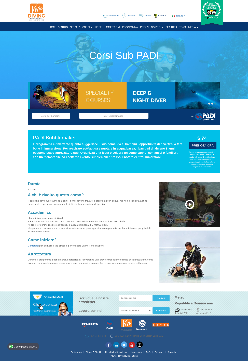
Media (192, 27)
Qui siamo (159, 352)
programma (130, 27)
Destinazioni (76, 352)
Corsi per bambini (50, 115)
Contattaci (33, 245)
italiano (179, 15)
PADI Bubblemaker (113, 115)
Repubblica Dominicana (116, 352)
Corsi (86, 27)
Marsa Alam (136, 352)
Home (52, 27)
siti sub (75, 27)
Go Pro (156, 27)
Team (182, 27)
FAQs (148, 352)
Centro (63, 27)
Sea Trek (171, 27)
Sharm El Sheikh (93, 352)
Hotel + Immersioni (107, 27)
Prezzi (144, 27)
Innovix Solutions (130, 356)
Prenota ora (203, 145)
